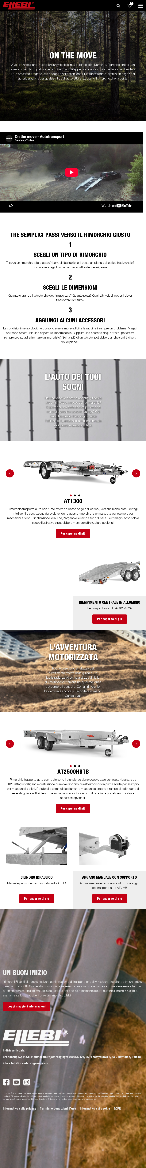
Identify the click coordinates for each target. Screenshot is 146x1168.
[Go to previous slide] (10, 473)
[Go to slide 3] (79, 495)
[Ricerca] (118, 6)
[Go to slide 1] (71, 495)
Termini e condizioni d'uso (58, 1108)
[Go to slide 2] (75, 495)
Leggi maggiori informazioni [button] (26, 1006)
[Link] (77, 472)
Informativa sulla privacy (20, 1108)
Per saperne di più (73, 533)
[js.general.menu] (140, 5)
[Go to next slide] (136, 473)
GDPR (117, 1108)
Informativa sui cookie (95, 1108)
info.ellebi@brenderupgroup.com (25, 1063)
